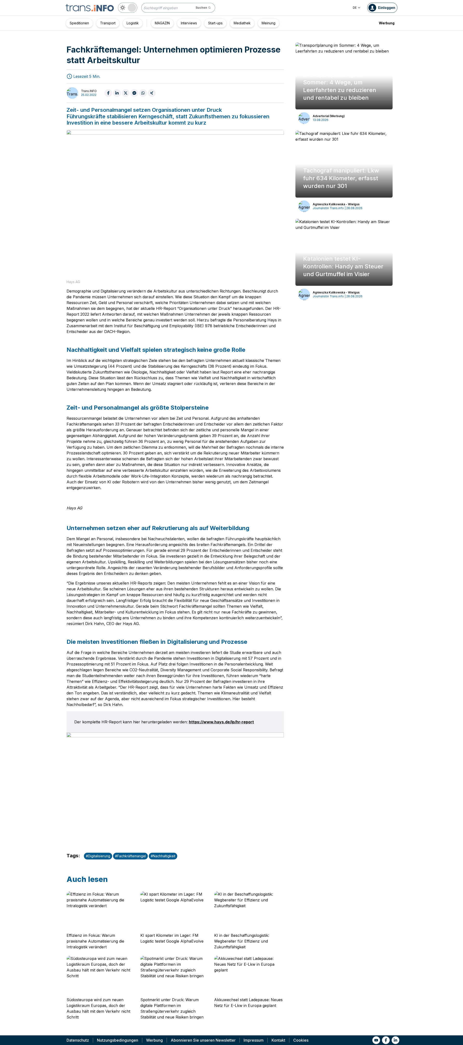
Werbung (387, 23)
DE (355, 7)
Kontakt (278, 1040)
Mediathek (242, 23)
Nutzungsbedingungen (117, 1040)
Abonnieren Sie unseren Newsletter (203, 1040)
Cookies (300, 1040)
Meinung (268, 23)
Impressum (254, 1040)
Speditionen (79, 23)
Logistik (133, 23)
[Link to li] (395, 1040)
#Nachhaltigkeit (163, 856)
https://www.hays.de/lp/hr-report (221, 721)
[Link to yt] (376, 1040)
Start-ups (215, 23)
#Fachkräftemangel (130, 856)
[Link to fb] (386, 1040)
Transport (108, 23)
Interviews (189, 23)
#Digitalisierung (98, 856)
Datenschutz (78, 1040)
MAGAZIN (162, 23)
